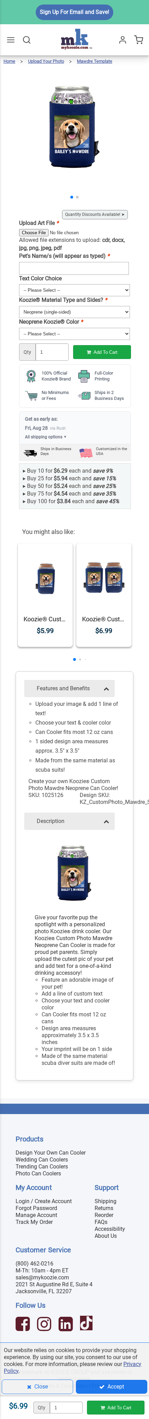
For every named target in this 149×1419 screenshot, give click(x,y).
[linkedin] (66, 1325)
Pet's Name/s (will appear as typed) (64, 256)
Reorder (104, 1215)
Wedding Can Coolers (42, 1159)
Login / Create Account (44, 1201)
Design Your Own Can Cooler (51, 1152)
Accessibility (110, 1229)
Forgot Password (36, 1208)
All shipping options (46, 437)
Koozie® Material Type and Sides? (63, 300)
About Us (106, 1236)
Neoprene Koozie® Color (51, 321)
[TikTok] (87, 1325)
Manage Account (36, 1215)
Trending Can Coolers (42, 1166)
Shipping (105, 1201)
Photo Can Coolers (38, 1173)
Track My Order (34, 1222)
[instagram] (45, 1325)
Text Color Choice (40, 278)
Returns (104, 1208)
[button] (71, 197)
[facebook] (24, 1325)
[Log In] (122, 40)
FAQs (101, 1222)
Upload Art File (39, 223)
